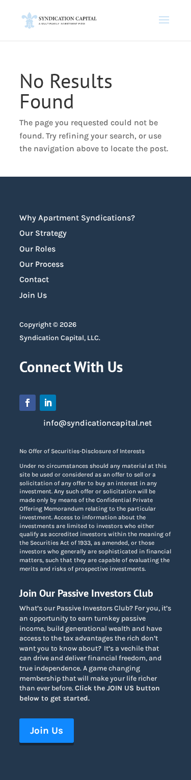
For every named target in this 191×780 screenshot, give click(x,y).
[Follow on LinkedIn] (48, 403)
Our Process (41, 264)
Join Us (33, 295)
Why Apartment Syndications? (77, 217)
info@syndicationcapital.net (97, 423)
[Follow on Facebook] (27, 403)
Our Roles (37, 249)
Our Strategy (43, 233)
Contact (34, 279)
